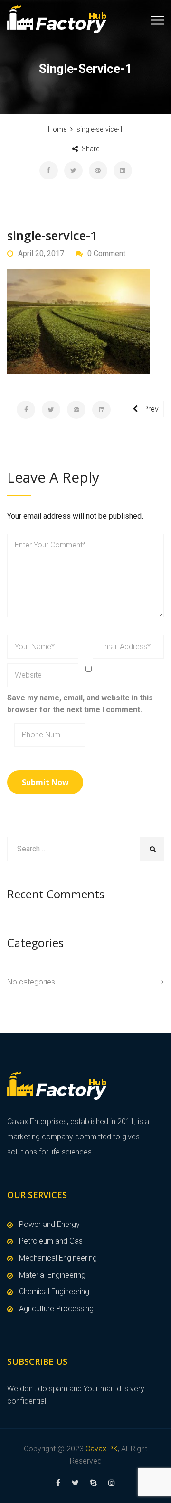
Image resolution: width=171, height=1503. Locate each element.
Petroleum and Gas (51, 1240)
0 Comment (106, 253)
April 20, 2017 (41, 253)
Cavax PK (102, 1448)
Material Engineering (52, 1274)
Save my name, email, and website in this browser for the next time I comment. (80, 704)
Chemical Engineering (54, 1291)
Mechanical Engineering (58, 1257)
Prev (151, 408)
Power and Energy (49, 1224)
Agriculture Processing (56, 1308)
